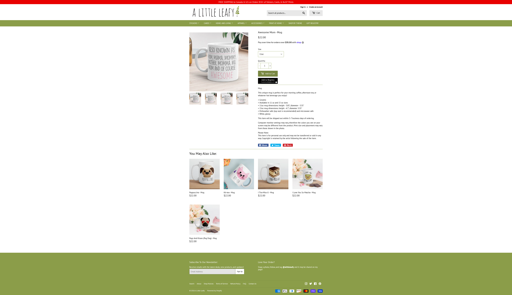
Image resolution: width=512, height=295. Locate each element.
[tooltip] (276, 82)
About (199, 284)
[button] (268, 81)
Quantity (261, 61)
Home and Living (223, 23)
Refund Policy (235, 284)
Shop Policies (208, 284)
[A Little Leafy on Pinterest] (320, 284)
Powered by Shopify (214, 291)
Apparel (241, 23)
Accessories (257, 23)
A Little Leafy (200, 291)
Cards (207, 23)
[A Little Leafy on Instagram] (306, 284)
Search (191, 284)
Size (259, 49)
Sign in (303, 7)
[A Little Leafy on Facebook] (315, 284)
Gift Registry (313, 23)
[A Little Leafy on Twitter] (310, 284)
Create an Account (316, 7)
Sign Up (240, 271)
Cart (318, 13)
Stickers (193, 23)
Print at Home (275, 23)
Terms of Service (222, 284)
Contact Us (252, 284)
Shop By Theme (295, 23)
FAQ (244, 284)
